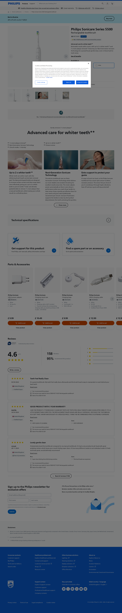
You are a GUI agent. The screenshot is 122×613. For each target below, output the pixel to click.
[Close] (88, 63)
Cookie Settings (41, 82)
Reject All (68, 82)
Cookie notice (49, 77)
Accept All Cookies (82, 82)
